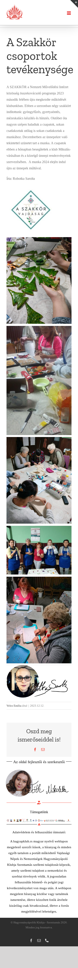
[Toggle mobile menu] (69, 13)
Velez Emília (13, 705)
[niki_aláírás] (36, 769)
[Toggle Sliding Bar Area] (74, 4)
